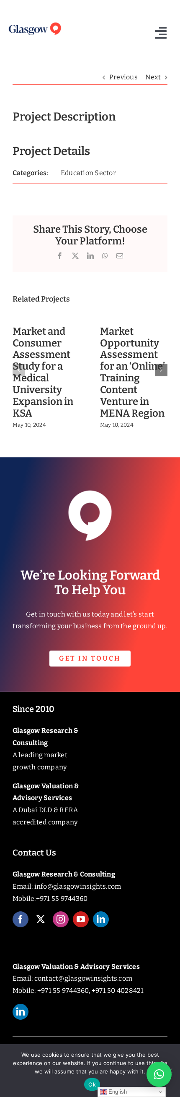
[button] (19, 370)
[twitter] (41, 919)
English (117, 1092)
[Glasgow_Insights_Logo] (34, 23)
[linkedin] (101, 919)
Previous (123, 77)
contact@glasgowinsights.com (83, 978)
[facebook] (20, 919)
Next (153, 77)
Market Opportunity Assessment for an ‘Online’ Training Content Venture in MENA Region (132, 372)
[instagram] (61, 919)
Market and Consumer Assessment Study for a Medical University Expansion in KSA (43, 372)
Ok (92, 1084)
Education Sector (88, 173)
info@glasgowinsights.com (77, 886)
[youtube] (81, 919)
